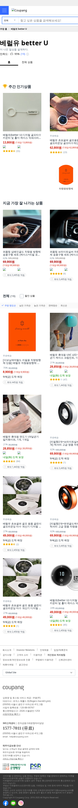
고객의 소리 (22, 654)
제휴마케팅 (8, 664)
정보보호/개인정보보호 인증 (16, 659)
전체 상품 (27, 62)
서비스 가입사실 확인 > (13, 758)
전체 (6, 20)
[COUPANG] (13, 689)
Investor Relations (26, 649)
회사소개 (7, 649)
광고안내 (23, 664)
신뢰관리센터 (65, 659)
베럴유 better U (19, 28)
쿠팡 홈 (3, 28)
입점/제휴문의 (61, 649)
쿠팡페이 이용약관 (44, 659)
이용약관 (37, 654)
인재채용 (44, 649)
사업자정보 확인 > (11, 714)
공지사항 (7, 654)
